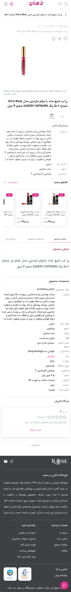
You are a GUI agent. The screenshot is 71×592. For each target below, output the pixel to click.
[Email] (6, 461)
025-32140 (61, 576)
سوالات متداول (61, 545)
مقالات (64, 551)
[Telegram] (12, 461)
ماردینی (50, 356)
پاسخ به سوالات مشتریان (24, 539)
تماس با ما (62, 539)
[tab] (60, 239)
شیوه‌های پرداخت (27, 551)
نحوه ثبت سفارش (27, 533)
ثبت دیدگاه (35, 430)
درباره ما (64, 533)
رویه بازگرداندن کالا (26, 557)
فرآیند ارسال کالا (28, 545)
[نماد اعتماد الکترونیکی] (24, 574)
